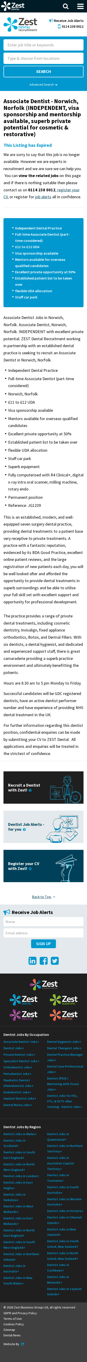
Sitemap (9, 1330)
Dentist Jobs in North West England (19, 1167)
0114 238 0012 (73, 26)
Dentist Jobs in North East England (19, 1233)
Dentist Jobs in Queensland (58, 1137)
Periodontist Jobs (16, 1074)
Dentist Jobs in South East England (19, 1155)
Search (43, 71)
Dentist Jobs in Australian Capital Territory (60, 1163)
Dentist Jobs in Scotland (14, 1143)
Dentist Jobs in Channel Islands (64, 1220)
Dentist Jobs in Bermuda (58, 1279)
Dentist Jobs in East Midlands (18, 1221)
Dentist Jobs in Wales (19, 1134)
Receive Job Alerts (68, 21)
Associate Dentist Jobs (20, 1042)
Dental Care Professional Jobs (65, 1069)
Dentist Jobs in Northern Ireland (21, 1257)
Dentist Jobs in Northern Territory (65, 1148)
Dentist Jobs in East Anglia (18, 1185)
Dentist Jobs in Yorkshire (14, 1197)
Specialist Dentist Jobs (20, 1061)
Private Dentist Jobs (18, 1054)
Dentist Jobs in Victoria (64, 1211)
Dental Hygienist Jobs (63, 1042)
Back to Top (42, 896)
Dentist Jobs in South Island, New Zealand (63, 1244)
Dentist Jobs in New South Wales (17, 1280)
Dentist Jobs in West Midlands (18, 1209)
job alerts (43, 196)
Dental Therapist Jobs (63, 1048)
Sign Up (43, 943)
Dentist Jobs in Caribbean (58, 1267)
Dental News (12, 1335)
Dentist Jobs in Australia (14, 1268)
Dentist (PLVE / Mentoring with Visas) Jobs (63, 1083)
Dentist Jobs (12, 1048)
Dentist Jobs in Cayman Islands (64, 1291)
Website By (14, 1344)
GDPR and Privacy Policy (20, 1313)
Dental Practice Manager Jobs (65, 1057)
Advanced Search (41, 84)
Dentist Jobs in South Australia (63, 1190)
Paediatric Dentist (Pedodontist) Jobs (17, 1083)
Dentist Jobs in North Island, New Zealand (62, 1256)
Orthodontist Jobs (17, 1067)
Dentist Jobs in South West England (19, 1245)
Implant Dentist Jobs (18, 1098)
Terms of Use (12, 1319)
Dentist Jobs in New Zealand (61, 1232)
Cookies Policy (13, 1324)
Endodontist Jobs (16, 1092)
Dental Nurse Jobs (16, 1105)
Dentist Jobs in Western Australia (64, 1202)
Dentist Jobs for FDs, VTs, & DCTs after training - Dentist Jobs (63, 1101)
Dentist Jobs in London (20, 1176)
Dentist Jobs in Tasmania (58, 1178)
